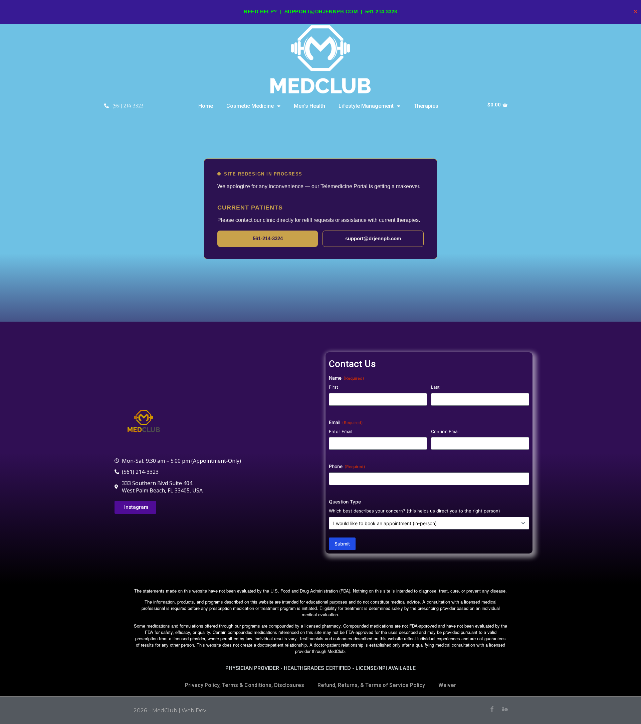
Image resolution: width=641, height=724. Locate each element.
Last (435, 387)
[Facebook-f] (492, 709)
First (333, 387)
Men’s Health (309, 106)
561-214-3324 (268, 238)
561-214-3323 (381, 11)
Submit (342, 544)
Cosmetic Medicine (250, 106)
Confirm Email (445, 431)
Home (205, 106)
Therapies (426, 106)
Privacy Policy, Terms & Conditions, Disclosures (244, 685)
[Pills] (504, 709)
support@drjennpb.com (321, 11)
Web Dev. (194, 710)
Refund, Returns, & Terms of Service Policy (371, 685)
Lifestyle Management (366, 106)
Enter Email (340, 431)
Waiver (447, 685)
